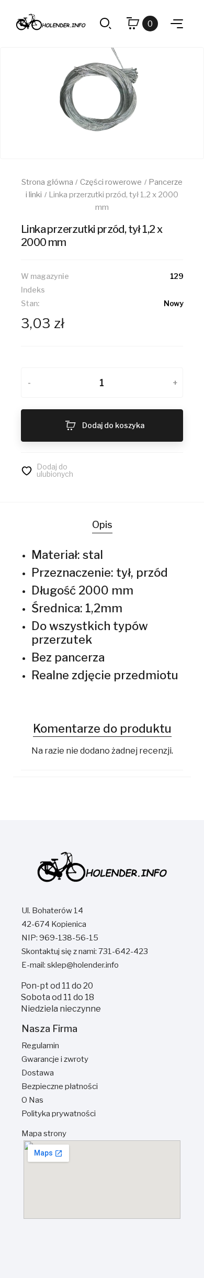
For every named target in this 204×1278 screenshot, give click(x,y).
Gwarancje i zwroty (54, 1059)
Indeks (33, 289)
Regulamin (40, 1045)
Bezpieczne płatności (59, 1086)
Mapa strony (43, 1133)
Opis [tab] (102, 524)
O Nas (32, 1100)
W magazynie (45, 276)
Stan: (30, 303)
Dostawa (37, 1073)
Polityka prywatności (58, 1113)
